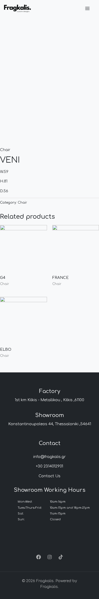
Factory (49, 391)
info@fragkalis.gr (49, 457)
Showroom (49, 415)
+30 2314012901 (49, 466)
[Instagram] (49, 557)
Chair (5, 150)
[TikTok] (60, 557)
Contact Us (49, 476)
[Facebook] (38, 557)
